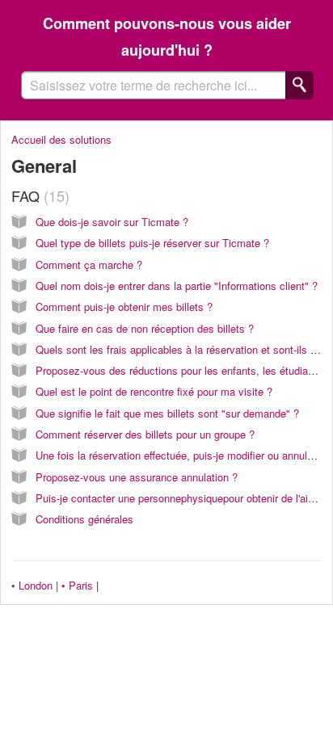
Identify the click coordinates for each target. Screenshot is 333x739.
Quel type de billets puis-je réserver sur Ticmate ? (152, 242)
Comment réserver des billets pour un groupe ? (145, 434)
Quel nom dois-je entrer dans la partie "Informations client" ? (177, 285)
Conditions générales (84, 519)
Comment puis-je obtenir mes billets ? (124, 306)
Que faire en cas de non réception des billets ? (145, 328)
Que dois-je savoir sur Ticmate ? (112, 221)
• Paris (77, 585)
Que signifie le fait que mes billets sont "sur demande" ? (167, 413)
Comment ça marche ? (89, 264)
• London (32, 585)
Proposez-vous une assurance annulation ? (137, 477)
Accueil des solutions (61, 139)
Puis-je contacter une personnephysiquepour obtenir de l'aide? (180, 498)
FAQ (38, 195)
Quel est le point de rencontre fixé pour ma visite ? (154, 391)
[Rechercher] (299, 85)
